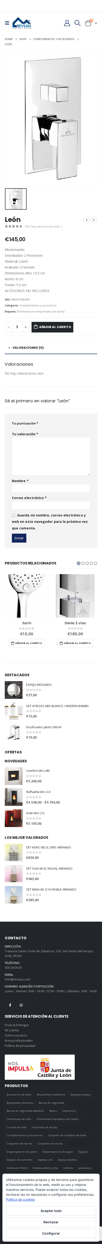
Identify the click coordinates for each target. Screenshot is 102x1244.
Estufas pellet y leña (45, 1168)
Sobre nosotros (16, 1035)
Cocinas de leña (17, 1127)
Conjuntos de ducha (19, 1143)
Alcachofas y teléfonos (51, 1094)
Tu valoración (25, 434)
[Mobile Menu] (8, 23)
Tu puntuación (25, 423)
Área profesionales (19, 1040)
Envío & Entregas (17, 1025)
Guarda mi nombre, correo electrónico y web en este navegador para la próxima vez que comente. (50, 521)
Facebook (10, 1005)
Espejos (83, 1151)
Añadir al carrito (55, 327)
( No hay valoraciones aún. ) (43, 226)
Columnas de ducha (44, 1127)
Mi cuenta (12, 1030)
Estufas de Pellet (17, 1168)
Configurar (51, 1233)
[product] (27, 596)
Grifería (68, 1168)
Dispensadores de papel (57, 1151)
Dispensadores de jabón (22, 1151)
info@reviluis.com (17, 979)
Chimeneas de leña (19, 1119)
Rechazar (51, 1222)
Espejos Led (45, 1159)
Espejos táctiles (67, 1159)
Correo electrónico (29, 498)
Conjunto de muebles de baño (67, 1135)
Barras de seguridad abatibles (25, 1110)
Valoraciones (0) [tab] (28, 347)
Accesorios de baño (19, 1094)
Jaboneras (85, 1168)
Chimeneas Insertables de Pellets (57, 1119)
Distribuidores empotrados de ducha (41, 311)
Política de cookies (20, 1199)
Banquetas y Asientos (20, 1102)
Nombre (20, 481)
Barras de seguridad (51, 1102)
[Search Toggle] (77, 23)
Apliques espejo (80, 1094)
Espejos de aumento (19, 1159)
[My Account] (67, 23)
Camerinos (69, 1110)
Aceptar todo (51, 1211)
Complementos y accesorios (37, 305)
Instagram (21, 1005)
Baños (53, 1110)
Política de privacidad (20, 1046)
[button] (78, 563)
